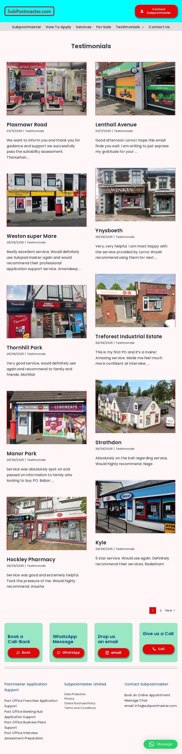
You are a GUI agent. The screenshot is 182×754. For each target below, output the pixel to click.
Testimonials (34, 131)
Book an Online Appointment (147, 695)
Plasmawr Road (27, 124)
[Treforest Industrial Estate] (135, 300)
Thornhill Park (24, 347)
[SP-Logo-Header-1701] (29, 7)
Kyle (100, 542)
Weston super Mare (32, 236)
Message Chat (136, 700)
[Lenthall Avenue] (135, 88)
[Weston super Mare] (47, 200)
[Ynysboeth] (135, 194)
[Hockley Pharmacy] (47, 523)
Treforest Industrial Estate (128, 336)
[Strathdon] (135, 406)
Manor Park (21, 453)
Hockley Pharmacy (31, 559)
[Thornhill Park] (47, 311)
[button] (161, 744)
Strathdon (108, 442)
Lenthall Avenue (116, 124)
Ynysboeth (109, 230)
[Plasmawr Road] (47, 88)
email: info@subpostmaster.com (151, 706)
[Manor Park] (47, 417)
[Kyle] (135, 506)
